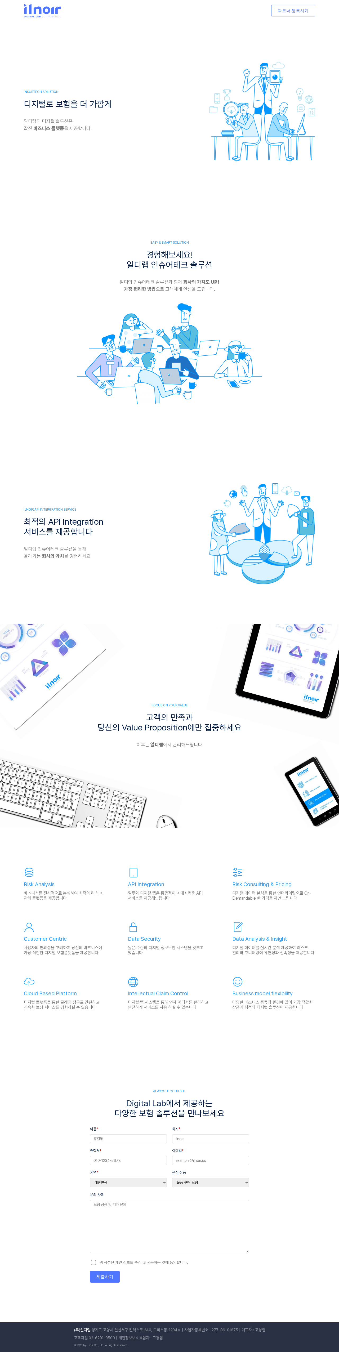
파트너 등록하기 (293, 10)
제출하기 (104, 1276)
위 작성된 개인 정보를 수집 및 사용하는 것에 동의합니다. (143, 1262)
